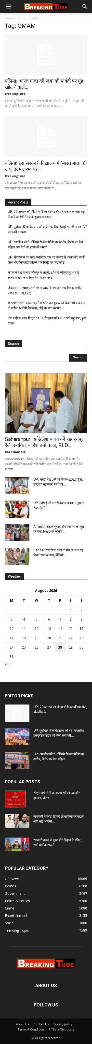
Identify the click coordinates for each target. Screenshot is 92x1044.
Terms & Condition (31, 1029)
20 (49, 638)
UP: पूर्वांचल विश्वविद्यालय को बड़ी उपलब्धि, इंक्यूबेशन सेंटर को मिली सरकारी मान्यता (47, 229)
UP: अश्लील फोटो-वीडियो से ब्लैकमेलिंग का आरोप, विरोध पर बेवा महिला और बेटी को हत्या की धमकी (45, 244)
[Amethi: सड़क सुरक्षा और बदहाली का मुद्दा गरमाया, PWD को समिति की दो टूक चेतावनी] (17, 532)
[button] (8, 6)
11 (24, 628)
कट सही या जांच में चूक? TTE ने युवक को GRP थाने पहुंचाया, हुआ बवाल (47, 320)
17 (11, 638)
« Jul (8, 664)
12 (37, 628)
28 (60, 647)
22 (71, 638)
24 (11, 647)
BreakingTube (15, 93)
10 (11, 628)
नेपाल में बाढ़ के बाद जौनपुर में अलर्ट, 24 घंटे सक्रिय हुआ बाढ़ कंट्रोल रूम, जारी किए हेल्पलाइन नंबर (43, 275)
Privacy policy (62, 1024)
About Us (22, 1024)
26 (37, 647)
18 (24, 638)
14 (60, 628)
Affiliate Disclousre (62, 1029)
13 (49, 628)
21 (60, 638)
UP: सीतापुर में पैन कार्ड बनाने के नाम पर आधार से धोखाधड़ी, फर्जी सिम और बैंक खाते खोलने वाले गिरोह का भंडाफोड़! (46, 259)
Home (9, 18)
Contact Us (41, 1024)
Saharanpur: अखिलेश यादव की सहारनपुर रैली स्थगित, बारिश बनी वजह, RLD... (44, 442)
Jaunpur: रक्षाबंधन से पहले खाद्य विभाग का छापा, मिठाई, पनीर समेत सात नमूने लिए (44, 290)
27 (49, 647)
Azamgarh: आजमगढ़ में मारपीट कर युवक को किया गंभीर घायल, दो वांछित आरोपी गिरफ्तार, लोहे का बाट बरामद (46, 305)
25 (24, 647)
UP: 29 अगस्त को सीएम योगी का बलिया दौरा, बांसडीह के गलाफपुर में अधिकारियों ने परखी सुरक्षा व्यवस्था (46, 214)
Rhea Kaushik (15, 452)
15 (71, 628)
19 (37, 638)
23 (81, 638)
